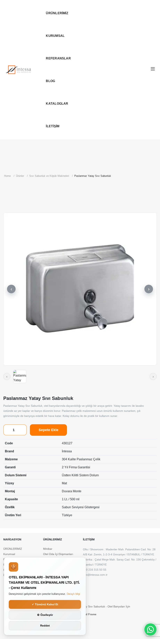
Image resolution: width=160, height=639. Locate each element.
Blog (50, 81)
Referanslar (58, 58)
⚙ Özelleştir (45, 614)
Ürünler (20, 175)
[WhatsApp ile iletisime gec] (150, 629)
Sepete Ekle (48, 430)
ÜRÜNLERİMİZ (57, 13)
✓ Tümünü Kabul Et (45, 604)
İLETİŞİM (52, 126)
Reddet (45, 625)
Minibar (47, 548)
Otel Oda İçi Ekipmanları (58, 554)
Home (7, 175)
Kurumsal (55, 35)
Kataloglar (57, 103)
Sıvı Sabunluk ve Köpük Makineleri (49, 175)
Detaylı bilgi (73, 593)
